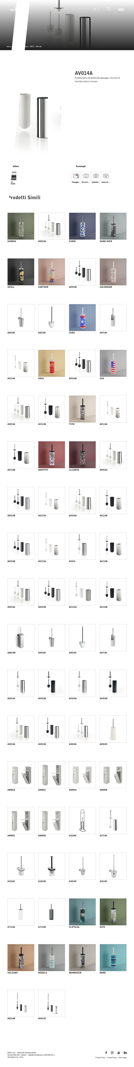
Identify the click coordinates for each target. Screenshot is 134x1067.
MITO (32, 47)
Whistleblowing (12, 1057)
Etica (21, 1057)
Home (9, 47)
